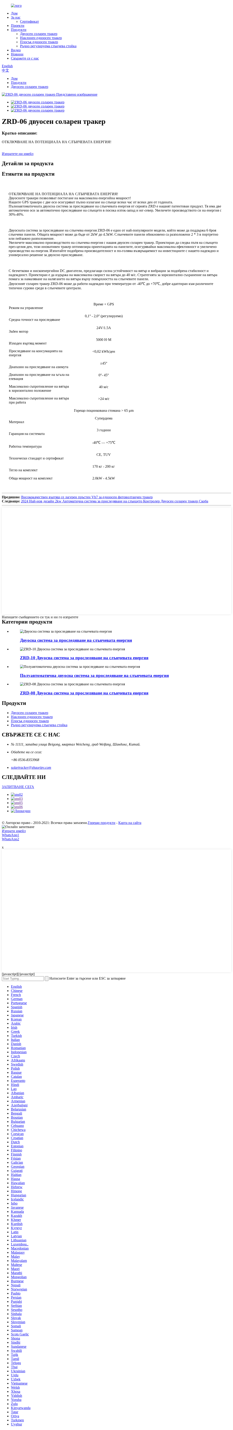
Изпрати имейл (14, 831)
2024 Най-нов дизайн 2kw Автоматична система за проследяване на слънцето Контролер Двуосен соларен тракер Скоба (114, 501)
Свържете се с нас (25, 58)
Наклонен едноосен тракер (41, 38)
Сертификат (29, 21)
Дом (14, 13)
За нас (15, 17)
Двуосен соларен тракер (38, 34)
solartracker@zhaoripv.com (31, 767)
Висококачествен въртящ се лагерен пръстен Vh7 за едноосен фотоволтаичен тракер (87, 497)
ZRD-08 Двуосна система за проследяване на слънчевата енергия (84, 693)
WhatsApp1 (10, 835)
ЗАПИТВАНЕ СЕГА (18, 787)
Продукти (18, 30)
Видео (16, 50)
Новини (17, 54)
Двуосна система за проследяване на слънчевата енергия (76, 640)
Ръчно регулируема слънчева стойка (48, 46)
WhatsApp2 (10, 839)
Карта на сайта (129, 823)
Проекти (17, 25)
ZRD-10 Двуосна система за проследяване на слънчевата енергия (84, 657)
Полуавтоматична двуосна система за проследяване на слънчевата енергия (94, 675)
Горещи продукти (101, 823)
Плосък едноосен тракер (39, 42)
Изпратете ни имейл (17, 154)
